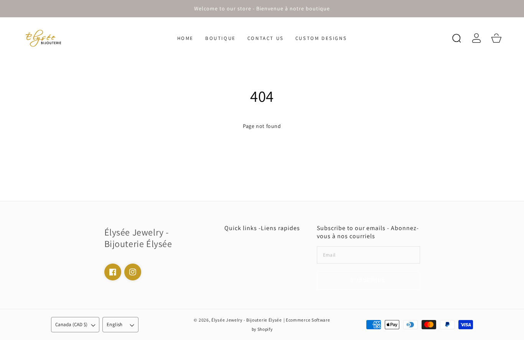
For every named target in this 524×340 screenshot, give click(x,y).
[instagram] (132, 272)
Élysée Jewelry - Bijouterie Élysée (246, 320)
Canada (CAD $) (71, 324)
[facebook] (112, 272)
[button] (456, 38)
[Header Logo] (52, 38)
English (115, 324)
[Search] (456, 38)
